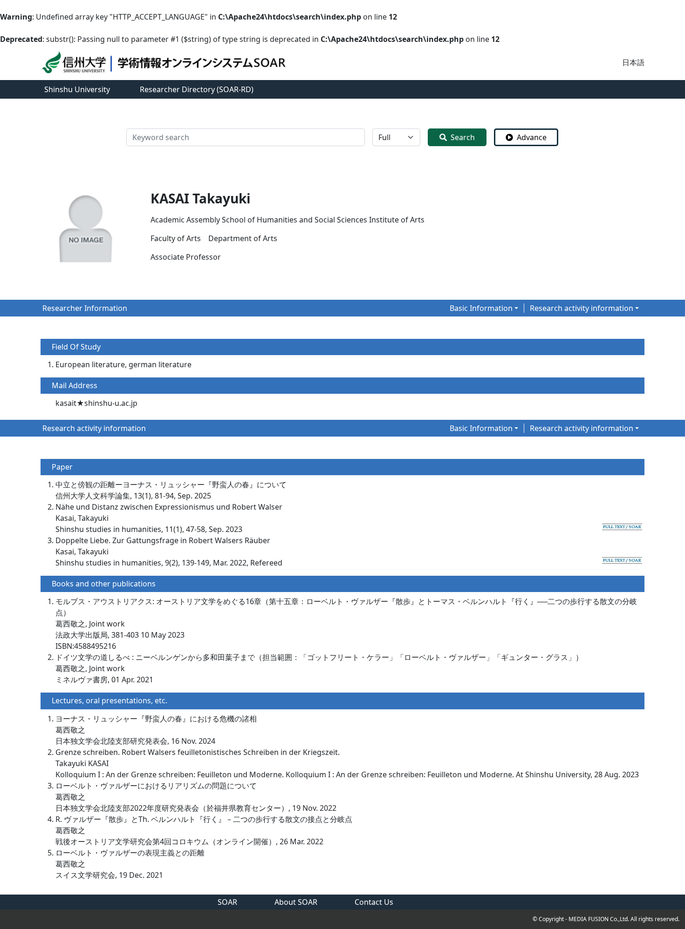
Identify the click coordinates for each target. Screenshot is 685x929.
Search (463, 137)
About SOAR (295, 902)
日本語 (633, 62)
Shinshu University (77, 89)
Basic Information (481, 308)
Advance (532, 137)
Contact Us (374, 902)
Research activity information (581, 308)
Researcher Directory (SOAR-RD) (196, 89)
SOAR (227, 902)
